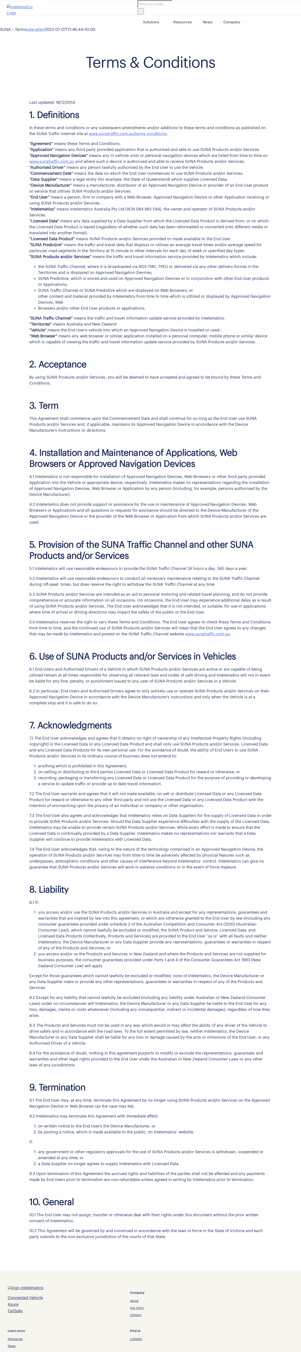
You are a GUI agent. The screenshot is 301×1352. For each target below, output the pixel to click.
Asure (13, 1304)
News (207, 22)
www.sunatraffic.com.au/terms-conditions (128, 134)
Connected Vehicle (25, 1298)
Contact (135, 1315)
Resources (182, 22)
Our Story (137, 1308)
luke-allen (35, 30)
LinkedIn (136, 1339)
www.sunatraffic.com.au (51, 162)
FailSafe (15, 1311)
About (134, 1301)
